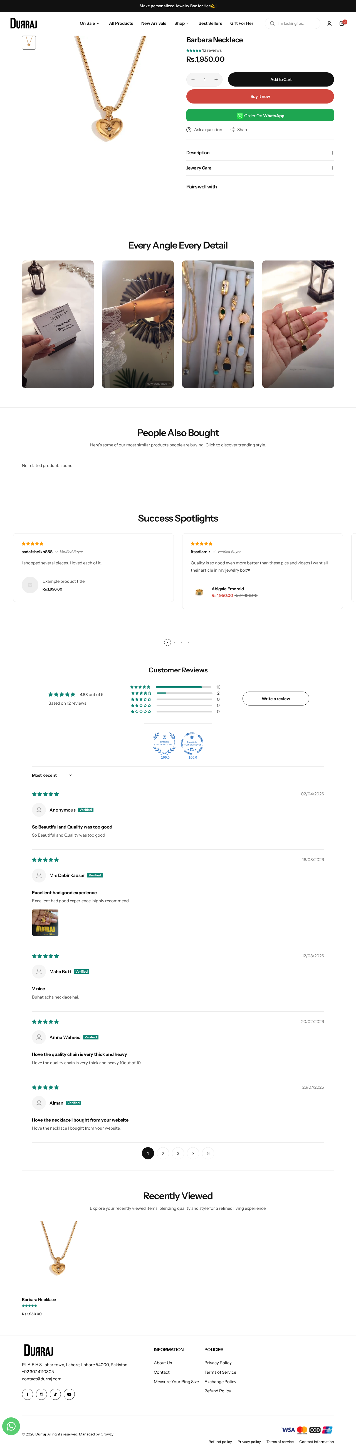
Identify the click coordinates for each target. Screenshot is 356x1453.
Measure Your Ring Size (176, 1381)
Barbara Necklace (39, 1299)
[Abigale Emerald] (199, 592)
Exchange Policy (220, 1381)
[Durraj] (23, 23)
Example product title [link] (64, 581)
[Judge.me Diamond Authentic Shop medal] (164, 743)
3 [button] (178, 1153)
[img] (45, 794)
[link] (30, 585)
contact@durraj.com (41, 1378)
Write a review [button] (276, 698)
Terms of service (280, 1441)
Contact (162, 1372)
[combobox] (292, 23)
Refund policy (220, 1441)
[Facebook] (27, 1394)
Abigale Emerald (228, 588)
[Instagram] (41, 1394)
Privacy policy (249, 1441)
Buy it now (260, 96)
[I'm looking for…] (272, 23)
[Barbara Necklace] (58, 1257)
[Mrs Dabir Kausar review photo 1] (45, 922)
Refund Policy (217, 1390)
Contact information (316, 1441)
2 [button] (163, 1153)
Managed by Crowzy (96, 1434)
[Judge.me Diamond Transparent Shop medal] (192, 743)
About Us (163, 1362)
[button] (194, 50)
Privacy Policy (218, 1362)
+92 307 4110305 (38, 1371)
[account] (329, 23)
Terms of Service (220, 1372)
